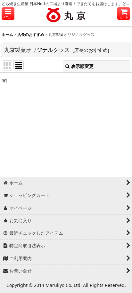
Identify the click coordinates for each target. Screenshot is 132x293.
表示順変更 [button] (82, 66)
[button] (8, 13)
